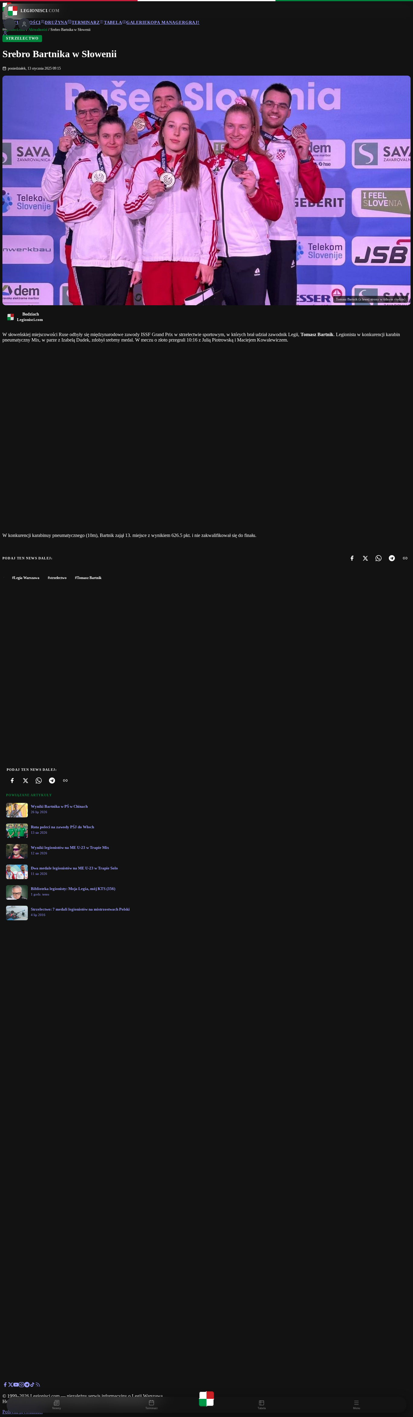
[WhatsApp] (378, 558)
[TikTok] (32, 1385)
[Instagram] (21, 1385)
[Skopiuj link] (405, 558)
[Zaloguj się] (5, 34)
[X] (365, 558)
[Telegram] (391, 558)
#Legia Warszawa (25, 578)
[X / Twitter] (10, 1385)
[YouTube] (16, 1385)
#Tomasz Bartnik (88, 578)
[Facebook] (351, 558)
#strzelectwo (57, 578)
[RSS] (38, 1385)
